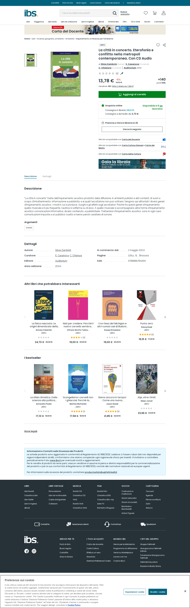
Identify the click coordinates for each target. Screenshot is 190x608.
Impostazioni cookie (134, 591)
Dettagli (47, 176)
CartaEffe (55, 3)
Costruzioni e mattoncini (127, 492)
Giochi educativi (129, 498)
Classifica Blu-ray (105, 499)
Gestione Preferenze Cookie (99, 561)
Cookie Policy (74, 605)
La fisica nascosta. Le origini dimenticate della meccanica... (44, 325)
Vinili (75, 499)
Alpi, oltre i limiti (147, 397)
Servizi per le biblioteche (124, 544)
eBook (27, 508)
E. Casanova (132, 64)
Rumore (29, 228)
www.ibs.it (55, 460)
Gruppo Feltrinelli (147, 544)
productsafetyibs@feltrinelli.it (101, 472)
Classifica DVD (104, 495)
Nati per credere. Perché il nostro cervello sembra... (78, 325)
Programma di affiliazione (125, 548)
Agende (149, 495)
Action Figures (128, 513)
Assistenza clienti (134, 3)
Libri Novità (29, 491)
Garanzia (91, 556)
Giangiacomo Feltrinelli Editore (150, 549)
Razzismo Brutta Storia (150, 566)
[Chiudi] (185, 591)
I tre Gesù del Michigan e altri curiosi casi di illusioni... (112, 325)
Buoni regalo (81, 3)
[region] (95, 591)
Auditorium (130, 67)
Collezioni (53, 503)
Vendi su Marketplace (123, 552)
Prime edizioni (55, 491)
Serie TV (100, 503)
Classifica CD (79, 495)
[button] (114, 13)
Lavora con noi (120, 556)
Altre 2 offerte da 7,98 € (122, 86)
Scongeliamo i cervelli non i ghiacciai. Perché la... (78, 399)
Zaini (148, 503)
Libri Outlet (28, 499)
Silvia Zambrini (109, 64)
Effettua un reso (93, 552)
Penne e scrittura (153, 499)
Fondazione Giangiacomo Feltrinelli (152, 556)
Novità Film (102, 491)
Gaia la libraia (66, 556)
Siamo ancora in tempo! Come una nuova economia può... (112, 399)
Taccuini (150, 491)
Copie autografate (57, 499)
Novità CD (77, 491)
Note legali (30, 431)
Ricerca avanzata (125, 13)
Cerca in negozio (132, 129)
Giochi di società (129, 502)
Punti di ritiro (67, 3)
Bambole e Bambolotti (127, 507)
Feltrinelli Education (149, 562)
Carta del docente (112, 3)
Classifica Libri (31, 495)
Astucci (149, 508)
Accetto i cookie (157, 591)
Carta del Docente (131, 139)
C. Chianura (105, 67)
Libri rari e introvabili (57, 495)
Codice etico (119, 561)
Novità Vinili (78, 503)
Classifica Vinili (80, 508)
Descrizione (30, 176)
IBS (109, 86)
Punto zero (146, 323)
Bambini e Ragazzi (105, 508)
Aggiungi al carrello (134, 94)
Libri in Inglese (30, 503)
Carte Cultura (95, 3)
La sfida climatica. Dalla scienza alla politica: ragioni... (43, 399)
